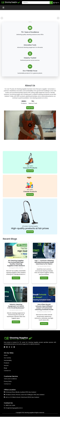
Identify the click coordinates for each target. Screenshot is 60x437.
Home (5, 377)
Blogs (5, 390)
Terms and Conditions (10, 401)
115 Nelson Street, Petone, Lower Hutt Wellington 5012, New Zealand (24, 417)
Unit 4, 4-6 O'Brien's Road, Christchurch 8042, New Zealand (22, 419)
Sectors (6, 387)
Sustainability (8, 382)
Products (6, 385)
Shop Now (30, 130)
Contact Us (7, 393)
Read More (16, 300)
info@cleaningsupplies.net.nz (14, 430)
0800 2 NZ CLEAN (10, 427)
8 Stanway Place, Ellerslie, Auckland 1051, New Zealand (20, 414)
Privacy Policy (8, 403)
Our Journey (7, 380)
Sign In (57, 2)
